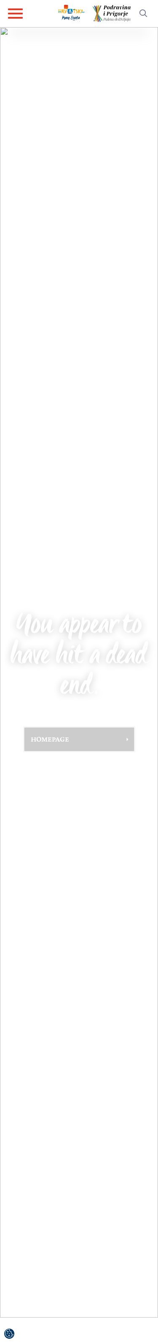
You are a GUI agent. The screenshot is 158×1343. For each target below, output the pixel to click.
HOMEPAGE (50, 739)
